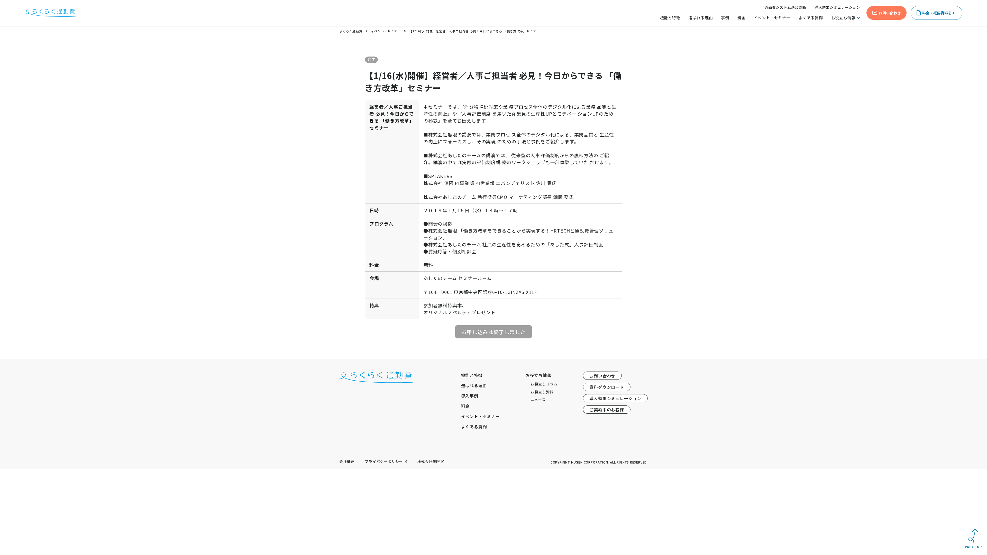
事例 (725, 17)
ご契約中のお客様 (606, 409)
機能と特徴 (670, 17)
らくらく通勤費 (350, 31)
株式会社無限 (428, 461)
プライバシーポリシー (384, 461)
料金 (741, 17)
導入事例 (469, 396)
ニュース (538, 399)
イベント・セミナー (772, 17)
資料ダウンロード (606, 387)
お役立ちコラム (544, 383)
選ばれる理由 (701, 17)
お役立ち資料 (542, 391)
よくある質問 (811, 17)
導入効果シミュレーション (837, 7)
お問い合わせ (602, 376)
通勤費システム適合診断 (785, 7)
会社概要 (346, 461)
